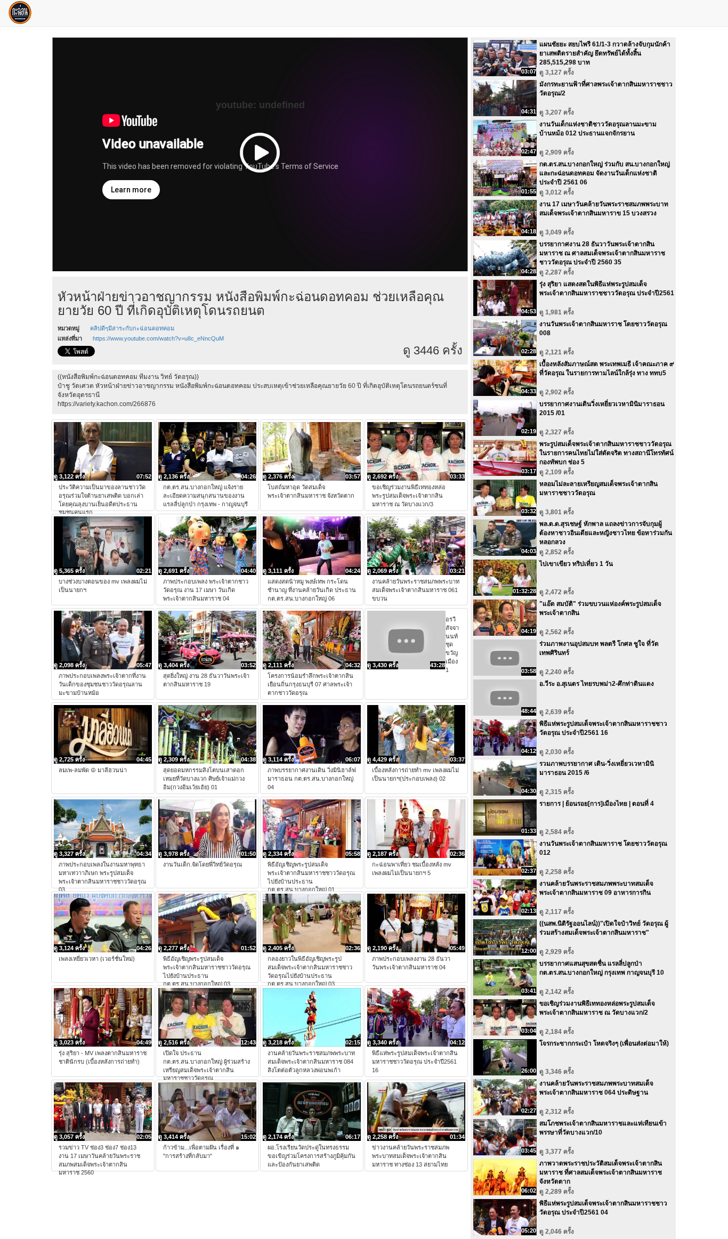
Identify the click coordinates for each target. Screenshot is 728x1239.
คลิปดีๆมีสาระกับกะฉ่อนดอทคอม (132, 328)
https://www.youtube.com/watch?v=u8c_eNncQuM (158, 338)
